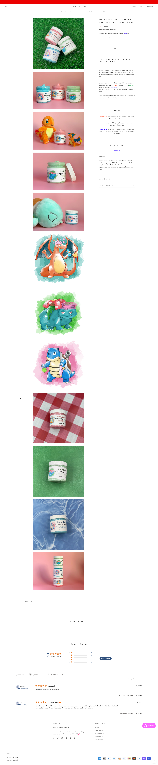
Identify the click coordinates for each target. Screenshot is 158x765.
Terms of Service (99, 730)
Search (142, 7)
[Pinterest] (109, 179)
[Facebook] (104, 179)
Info (97, 11)
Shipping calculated (104, 29)
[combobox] (41, 674)
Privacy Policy (99, 737)
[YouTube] (70, 738)
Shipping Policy (99, 733)
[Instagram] (62, 738)
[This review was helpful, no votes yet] (136, 695)
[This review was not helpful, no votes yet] (140, 695)
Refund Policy (98, 740)
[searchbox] (22, 674)
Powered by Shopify (12, 760)
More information (106, 185)
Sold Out (116, 48)
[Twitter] (106, 179)
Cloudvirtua (117, 150)
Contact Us (107, 11)
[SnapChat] (74, 738)
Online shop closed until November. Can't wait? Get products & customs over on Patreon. (79, 2)
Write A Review (105, 658)
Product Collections (84, 11)
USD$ (6, 7)
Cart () (150, 7)
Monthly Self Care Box (63, 11)
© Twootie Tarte (13, 757)
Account (134, 7)
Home (48, 11)
